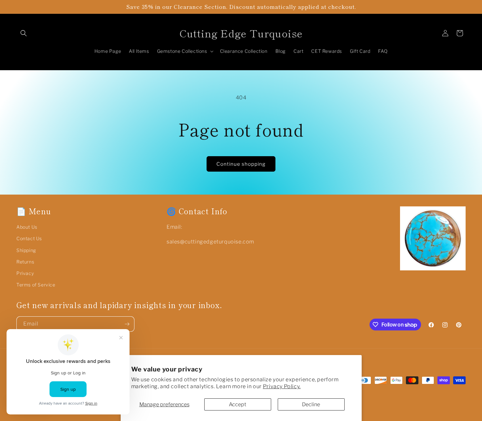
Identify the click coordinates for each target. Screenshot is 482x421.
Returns (25, 261)
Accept (237, 404)
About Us (26, 227)
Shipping (26, 250)
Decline (311, 404)
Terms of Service (35, 284)
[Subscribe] (127, 324)
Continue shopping (241, 164)
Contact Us (29, 238)
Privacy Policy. (282, 386)
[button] (23, 33)
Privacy (25, 273)
